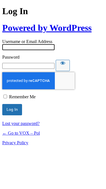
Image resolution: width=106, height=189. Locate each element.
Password (11, 57)
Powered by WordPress (47, 28)
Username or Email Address (27, 41)
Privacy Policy (15, 142)
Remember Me (22, 96)
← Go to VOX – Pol (21, 133)
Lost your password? (21, 123)
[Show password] (63, 65)
